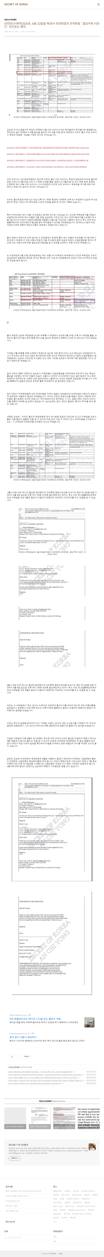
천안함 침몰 (77, 1195)
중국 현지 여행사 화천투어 (23, 1037)
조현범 (95, 1195)
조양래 (91, 1210)
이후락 (65, 1218)
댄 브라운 (66, 1195)
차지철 (67, 1214)
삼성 (55, 1199)
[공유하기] (14, 1057)
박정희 (63, 1210)
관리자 (61, 1254)
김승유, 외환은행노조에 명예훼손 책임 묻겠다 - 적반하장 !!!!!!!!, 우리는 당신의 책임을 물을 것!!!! (40, 1072)
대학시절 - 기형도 (12, 1206)
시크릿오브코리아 (88, 1191)
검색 (48, 1237)
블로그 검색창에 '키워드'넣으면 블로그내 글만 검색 (23, 1191)
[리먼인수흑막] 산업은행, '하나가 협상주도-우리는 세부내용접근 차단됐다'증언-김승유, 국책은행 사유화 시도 (45, 1080)
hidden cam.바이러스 (77, 1210)
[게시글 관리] (17, 1057)
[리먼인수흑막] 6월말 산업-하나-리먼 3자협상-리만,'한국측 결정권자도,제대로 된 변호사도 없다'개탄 (42, 1077)
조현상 (68, 1191)
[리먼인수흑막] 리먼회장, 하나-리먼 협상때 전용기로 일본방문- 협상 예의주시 (34, 1083)
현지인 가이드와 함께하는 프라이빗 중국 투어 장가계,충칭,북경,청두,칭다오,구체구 (47, 1040)
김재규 (56, 1218)
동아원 (56, 1195)
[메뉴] (99, 4)
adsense (57, 1214)
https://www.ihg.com (18, 1015)
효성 (55, 1210)
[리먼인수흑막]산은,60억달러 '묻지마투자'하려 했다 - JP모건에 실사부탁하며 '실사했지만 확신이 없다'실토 (44, 1075)
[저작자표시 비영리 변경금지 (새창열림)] (35, 1057)
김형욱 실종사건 (73, 1199)
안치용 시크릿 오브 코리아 (82, 1214)
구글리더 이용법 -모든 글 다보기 (17, 1196)
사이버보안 (58, 1203)
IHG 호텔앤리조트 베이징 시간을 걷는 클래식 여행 (35, 1018)
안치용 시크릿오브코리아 (86, 1206)
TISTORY (53, 1254)
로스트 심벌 (58, 1206)
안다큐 (76, 1191)
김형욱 (68, 1203)
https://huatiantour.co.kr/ (20, 1033)
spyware (86, 1199)
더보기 (55, 1222)
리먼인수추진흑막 (14, 1067)
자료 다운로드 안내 (12, 1211)
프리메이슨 (78, 1203)
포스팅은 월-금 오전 (13, 1201)
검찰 (62, 1199)
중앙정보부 (58, 1191)
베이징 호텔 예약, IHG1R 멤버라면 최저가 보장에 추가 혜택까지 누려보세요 (44, 1022)
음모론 (87, 1203)
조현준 (87, 1195)
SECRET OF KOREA (16, 4)
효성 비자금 (70, 1206)
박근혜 (73, 1218)
